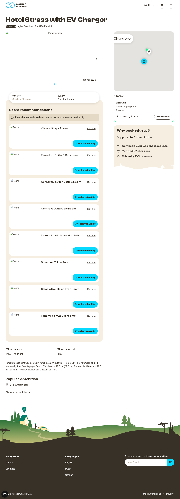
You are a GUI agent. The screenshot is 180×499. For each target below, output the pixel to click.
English (69, 462)
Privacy (170, 494)
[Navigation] (171, 5)
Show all (92, 80)
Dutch (68, 468)
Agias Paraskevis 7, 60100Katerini (34, 26)
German (69, 475)
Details (91, 128)
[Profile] (162, 5)
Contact (9, 462)
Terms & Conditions (151, 494)
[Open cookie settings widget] (4, 494)
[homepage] (17, 5)
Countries (10, 468)
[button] (144, 110)
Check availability (85, 143)
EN (149, 5)
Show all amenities (16, 392)
